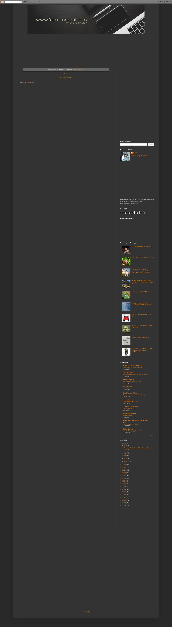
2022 (124, 473)
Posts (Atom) (30, 83)
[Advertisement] (74, 48)
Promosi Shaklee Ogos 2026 (131, 424)
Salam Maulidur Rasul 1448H (131, 401)
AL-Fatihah (126, 388)
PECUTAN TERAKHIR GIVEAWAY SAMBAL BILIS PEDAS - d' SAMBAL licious (142, 350)
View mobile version (65, 77)
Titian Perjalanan (128, 372)
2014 (124, 492)
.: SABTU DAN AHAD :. (129, 408)
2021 (124, 475)
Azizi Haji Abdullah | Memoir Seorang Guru (135, 374)
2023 (124, 470)
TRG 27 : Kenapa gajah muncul (132, 431)
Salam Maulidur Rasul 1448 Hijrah (132, 381)
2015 (124, 489)
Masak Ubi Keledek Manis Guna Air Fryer (134, 395)
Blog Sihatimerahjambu (130, 393)
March (126, 458)
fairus (135, 153)
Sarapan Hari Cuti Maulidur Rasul (132, 367)
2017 (124, 484)
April (125, 456)
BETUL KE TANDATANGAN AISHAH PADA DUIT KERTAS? (141, 304)
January (127, 461)
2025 (124, 464)
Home (66, 74)
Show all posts (79, 70)
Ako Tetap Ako (127, 386)
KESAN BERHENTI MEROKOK (141, 246)
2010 (124, 503)
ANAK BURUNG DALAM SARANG (143, 258)
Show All (152, 435)
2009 (124, 505)
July (125, 445)
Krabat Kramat (128, 429)
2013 (124, 495)
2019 (124, 481)
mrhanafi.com (127, 400)
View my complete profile (139, 156)
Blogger (89, 612)
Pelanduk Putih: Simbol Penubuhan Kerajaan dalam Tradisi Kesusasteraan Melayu (141, 270)
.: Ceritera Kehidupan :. (130, 407)
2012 (124, 497)
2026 (124, 443)
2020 (124, 478)
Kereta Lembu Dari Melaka (140, 337)
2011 (124, 500)
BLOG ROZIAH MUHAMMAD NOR (134, 366)
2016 (124, 486)
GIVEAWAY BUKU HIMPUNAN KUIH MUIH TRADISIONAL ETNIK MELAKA (142, 282)
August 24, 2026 (127, 415)
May (125, 453)
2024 (124, 467)
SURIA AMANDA (128, 379)
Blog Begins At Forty (130, 413)
